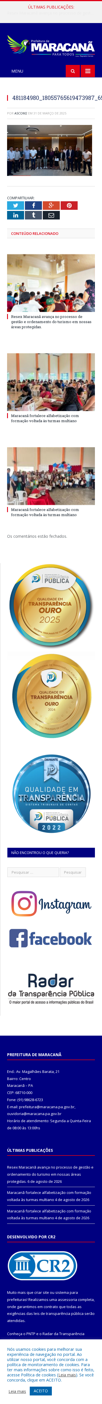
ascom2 (20, 113)
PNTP (30, 1333)
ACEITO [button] (41, 1390)
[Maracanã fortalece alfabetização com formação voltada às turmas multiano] (51, 382)
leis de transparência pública (59, 1313)
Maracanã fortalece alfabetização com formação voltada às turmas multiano (52, 13)
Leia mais (67, 1374)
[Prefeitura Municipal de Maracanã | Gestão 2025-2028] (51, 45)
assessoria (67, 1299)
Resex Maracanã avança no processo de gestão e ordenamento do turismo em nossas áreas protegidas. (51, 321)
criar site (41, 1292)
